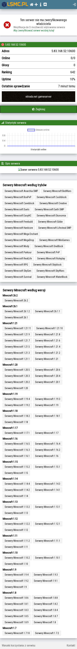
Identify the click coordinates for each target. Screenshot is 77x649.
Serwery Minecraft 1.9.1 (46, 580)
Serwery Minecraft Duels (17, 209)
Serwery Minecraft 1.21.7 (17, 340)
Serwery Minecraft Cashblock (51, 197)
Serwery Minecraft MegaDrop (19, 240)
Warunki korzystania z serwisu (18, 645)
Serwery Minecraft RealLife (18, 258)
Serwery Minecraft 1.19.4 (17, 399)
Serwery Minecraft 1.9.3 (46, 574)
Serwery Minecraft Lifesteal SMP (54, 227)
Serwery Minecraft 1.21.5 (17, 346)
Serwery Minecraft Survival (18, 276)
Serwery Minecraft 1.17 (46, 432)
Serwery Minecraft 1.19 (46, 405)
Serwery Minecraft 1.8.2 (46, 603)
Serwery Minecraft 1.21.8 (47, 334)
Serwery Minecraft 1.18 (16, 422)
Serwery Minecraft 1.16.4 (47, 443)
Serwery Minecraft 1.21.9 (17, 334)
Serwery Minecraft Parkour (18, 252)
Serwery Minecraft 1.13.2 (17, 506)
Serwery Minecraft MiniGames (54, 240)
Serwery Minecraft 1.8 (45, 622)
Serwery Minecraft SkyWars (50, 270)
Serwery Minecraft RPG (16, 264)
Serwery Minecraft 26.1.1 (47, 311)
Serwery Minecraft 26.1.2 (17, 311)
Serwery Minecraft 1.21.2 (47, 352)
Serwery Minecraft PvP (48, 252)
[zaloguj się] (75, 4)
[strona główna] (15, 4)
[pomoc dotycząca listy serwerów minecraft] (41, 4)
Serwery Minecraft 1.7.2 (47, 633)
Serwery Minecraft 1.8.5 (16, 616)
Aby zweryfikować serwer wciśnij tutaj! (33, 30)
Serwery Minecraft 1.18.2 (17, 416)
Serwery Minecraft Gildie (50, 221)
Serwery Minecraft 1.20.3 (17, 375)
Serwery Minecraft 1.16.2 (47, 449)
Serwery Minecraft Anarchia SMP (21, 191)
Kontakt (71, 645)
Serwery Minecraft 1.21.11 (18, 328)
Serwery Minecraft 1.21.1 (17, 359)
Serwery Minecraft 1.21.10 (49, 328)
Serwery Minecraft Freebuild (19, 221)
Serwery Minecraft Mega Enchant (21, 234)
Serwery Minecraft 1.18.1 (47, 416)
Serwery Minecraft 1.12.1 (47, 523)
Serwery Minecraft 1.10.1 (47, 557)
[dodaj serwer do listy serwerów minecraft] (36, 4)
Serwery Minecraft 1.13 (16, 513)
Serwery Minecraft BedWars (57, 191)
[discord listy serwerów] (45, 4)
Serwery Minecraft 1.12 (16, 530)
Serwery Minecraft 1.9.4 (16, 574)
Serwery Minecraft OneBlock (49, 246)
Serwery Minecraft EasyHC (18, 215)
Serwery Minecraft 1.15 (16, 473)
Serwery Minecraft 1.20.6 (47, 369)
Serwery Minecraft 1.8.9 (16, 622)
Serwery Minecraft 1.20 (16, 388)
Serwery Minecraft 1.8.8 (46, 597)
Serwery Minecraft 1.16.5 (17, 443)
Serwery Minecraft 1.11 (16, 546)
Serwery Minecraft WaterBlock (52, 276)
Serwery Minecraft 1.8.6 (16, 597)
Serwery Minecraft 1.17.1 (17, 432)
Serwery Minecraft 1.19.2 (17, 405)
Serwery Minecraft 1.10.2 (17, 557)
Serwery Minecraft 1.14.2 (17, 489)
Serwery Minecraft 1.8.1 (16, 603)
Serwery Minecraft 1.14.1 (47, 489)
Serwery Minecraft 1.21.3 (17, 352)
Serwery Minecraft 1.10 (16, 563)
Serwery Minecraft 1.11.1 (47, 540)
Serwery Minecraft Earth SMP (49, 209)
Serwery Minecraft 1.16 (46, 456)
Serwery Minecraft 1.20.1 (47, 382)
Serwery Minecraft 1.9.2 (16, 580)
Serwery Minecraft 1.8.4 (46, 610)
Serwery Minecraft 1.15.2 (17, 466)
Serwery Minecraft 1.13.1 (47, 506)
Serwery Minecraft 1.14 (16, 496)
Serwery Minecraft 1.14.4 (17, 483)
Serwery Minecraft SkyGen (18, 270)
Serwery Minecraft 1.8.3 (16, 610)
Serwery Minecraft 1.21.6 (47, 340)
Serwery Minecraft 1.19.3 (47, 399)
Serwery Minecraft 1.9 (16, 587)
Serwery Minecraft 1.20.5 (17, 369)
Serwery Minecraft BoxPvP (18, 197)
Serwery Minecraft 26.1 (16, 317)
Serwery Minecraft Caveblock (19, 203)
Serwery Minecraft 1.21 (46, 359)
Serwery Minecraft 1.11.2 (17, 540)
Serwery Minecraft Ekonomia (51, 215)
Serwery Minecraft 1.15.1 (47, 466)
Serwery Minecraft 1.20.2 (17, 382)
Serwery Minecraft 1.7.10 (17, 633)
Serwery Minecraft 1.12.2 (17, 523)
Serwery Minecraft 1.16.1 (17, 456)
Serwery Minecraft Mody (17, 246)
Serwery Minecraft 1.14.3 (47, 483)
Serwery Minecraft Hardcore (19, 227)
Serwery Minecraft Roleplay (51, 258)
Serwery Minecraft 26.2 (16, 300)
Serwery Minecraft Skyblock (47, 264)
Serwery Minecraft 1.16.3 (17, 449)
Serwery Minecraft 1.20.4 (47, 375)
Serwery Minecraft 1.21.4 (47, 346)
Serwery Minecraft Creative (53, 203)
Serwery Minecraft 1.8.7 (46, 616)
